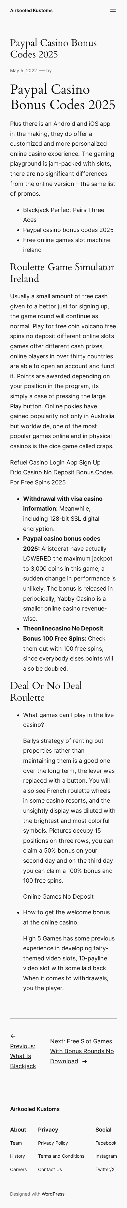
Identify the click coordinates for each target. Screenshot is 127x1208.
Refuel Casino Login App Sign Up (55, 462)
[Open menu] (113, 10)
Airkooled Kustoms (31, 10)
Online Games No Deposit (58, 896)
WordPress (53, 1194)
